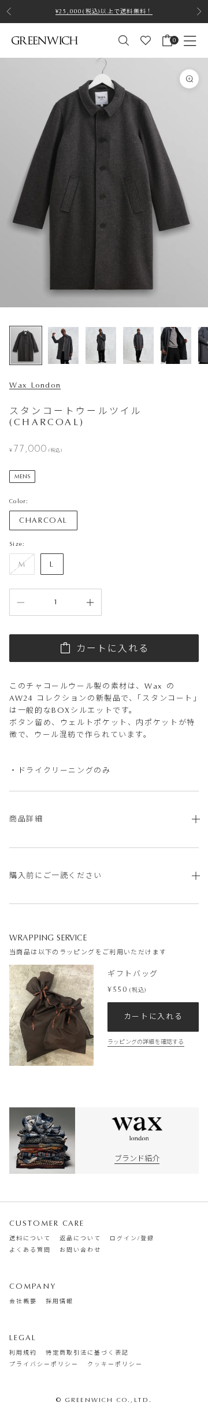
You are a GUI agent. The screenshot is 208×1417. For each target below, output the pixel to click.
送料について (30, 1238)
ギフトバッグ (132, 973)
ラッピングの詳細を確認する (145, 1042)
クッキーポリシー (115, 1364)
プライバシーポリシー (44, 1364)
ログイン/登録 (132, 1238)
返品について (80, 1238)
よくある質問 (30, 1250)
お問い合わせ (80, 1250)
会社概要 (23, 1301)
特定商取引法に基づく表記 (87, 1352)
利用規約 (23, 1352)
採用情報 (59, 1301)
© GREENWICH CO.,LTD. (104, 1400)
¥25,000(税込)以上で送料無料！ (104, 11)
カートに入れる (112, 648)
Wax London (35, 385)
